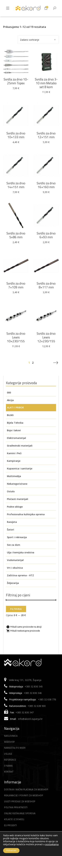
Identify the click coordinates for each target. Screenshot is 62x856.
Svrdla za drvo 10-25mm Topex (16, 81)
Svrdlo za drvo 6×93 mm (46, 235)
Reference (10, 759)
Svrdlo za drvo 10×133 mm (15, 135)
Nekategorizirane (17, 483)
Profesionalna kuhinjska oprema (26, 514)
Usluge (8, 753)
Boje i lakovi (14, 430)
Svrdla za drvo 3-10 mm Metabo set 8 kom (46, 83)
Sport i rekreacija (17, 537)
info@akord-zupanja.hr (30, 718)
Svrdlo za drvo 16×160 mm (46, 185)
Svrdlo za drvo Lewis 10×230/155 (15, 337)
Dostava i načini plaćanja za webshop (26, 789)
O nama (8, 765)
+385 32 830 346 (33, 693)
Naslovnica (11, 736)
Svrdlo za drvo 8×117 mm (46, 285)
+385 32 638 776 (47, 699)
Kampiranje (13, 460)
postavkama (52, 844)
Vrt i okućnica (15, 567)
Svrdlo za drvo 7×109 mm (15, 285)
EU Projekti (10, 825)
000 (9, 392)
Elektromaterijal (16, 438)
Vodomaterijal (15, 560)
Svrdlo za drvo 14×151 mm (15, 185)
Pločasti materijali (17, 499)
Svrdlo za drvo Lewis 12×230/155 (46, 337)
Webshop (9, 742)
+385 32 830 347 (25, 712)
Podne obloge (15, 506)
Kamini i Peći (14, 453)
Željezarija (13, 583)
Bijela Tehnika (15, 422)
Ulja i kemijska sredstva (20, 552)
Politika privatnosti (15, 807)
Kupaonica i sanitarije (19, 468)
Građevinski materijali (19, 445)
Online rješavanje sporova (20, 813)
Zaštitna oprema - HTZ (20, 575)
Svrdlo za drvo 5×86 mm (15, 235)
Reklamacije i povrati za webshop (23, 795)
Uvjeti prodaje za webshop (19, 801)
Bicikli (10, 415)
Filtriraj (16, 609)
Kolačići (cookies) (14, 819)
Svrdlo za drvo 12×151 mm (46, 135)
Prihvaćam (11, 850)
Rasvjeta (12, 521)
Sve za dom (13, 544)
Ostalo (11, 491)
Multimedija (14, 476)
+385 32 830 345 (34, 686)
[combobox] (38, 40)
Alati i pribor (15, 407)
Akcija (10, 400)
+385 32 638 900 (37, 705)
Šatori (10, 529)
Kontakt (9, 771)
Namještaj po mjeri (14, 747)
